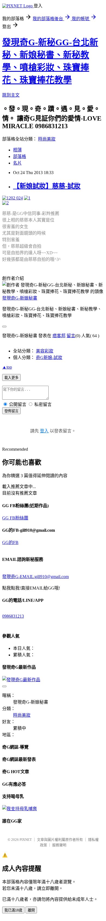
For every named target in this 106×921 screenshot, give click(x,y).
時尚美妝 (46, 139)
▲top (7, 367)
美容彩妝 (44, 351)
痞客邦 (59, 335)
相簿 (17, 150)
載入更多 (11, 378)
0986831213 (13, 616)
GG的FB (10, 542)
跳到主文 (11, 95)
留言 (71, 335)
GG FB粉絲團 (15, 518)
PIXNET (26, 840)
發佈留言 (11, 411)
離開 (31, 910)
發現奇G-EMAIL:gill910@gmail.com (35, 576)
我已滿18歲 (13, 910)
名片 (17, 163)
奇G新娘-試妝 (49, 357)
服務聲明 (59, 845)
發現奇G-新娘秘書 (19, 298)
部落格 (19, 156)
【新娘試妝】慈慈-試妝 (46, 186)
